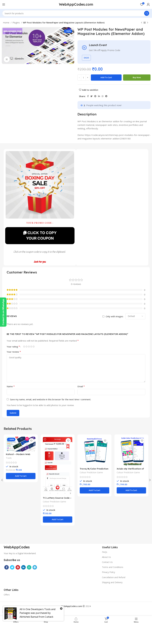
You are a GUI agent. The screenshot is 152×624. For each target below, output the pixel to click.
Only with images (114, 316)
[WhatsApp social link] (102, 96)
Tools (9, 457)
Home (6, 22)
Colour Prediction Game (54, 501)
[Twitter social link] (91, 96)
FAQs (104, 552)
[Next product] (147, 22)
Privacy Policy (108, 572)
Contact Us (107, 562)
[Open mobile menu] (4, 4)
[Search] (146, 13)
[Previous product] (141, 22)
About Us (106, 557)
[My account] (148, 4)
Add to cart (106, 77)
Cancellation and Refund (113, 577)
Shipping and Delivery (112, 582)
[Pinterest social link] (95, 96)
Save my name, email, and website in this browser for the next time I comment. (50, 399)
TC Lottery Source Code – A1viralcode (57, 499)
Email (81, 386)
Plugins (16, 22)
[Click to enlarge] (7, 59)
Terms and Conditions (112, 567)
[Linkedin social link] (99, 96)
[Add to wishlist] (31, 440)
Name (11, 386)
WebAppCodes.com (76, 4)
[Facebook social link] (88, 96)
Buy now (137, 77)
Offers (7, 594)
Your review (14, 351)
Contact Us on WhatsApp (3, 312)
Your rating (13, 346)
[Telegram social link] (106, 96)
